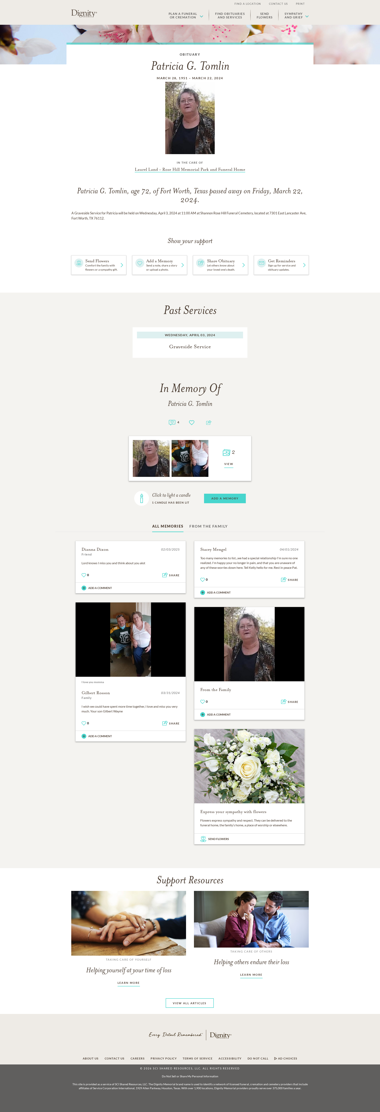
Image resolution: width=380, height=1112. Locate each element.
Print (300, 3)
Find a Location (248, 3)
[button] (186, 15)
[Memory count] (172, 422)
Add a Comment (100, 588)
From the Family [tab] (208, 526)
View (229, 464)
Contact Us (278, 3)
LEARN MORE (129, 982)
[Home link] (84, 13)
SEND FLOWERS (218, 839)
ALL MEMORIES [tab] (168, 526)
